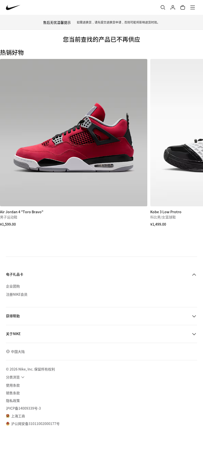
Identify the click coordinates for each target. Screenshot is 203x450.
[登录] (172, 7)
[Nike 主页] (13, 7)
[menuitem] (16, 377)
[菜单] (192, 7)
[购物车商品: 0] (182, 7)
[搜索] (162, 7)
